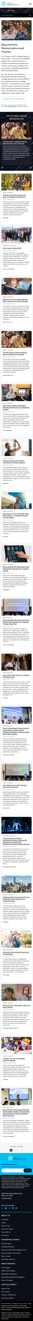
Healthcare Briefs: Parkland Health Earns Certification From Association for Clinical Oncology (16, 899)
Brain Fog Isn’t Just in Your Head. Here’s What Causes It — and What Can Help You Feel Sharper (16, 515)
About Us (5, 1216)
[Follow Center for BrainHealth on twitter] (2, 1208)
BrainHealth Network (8, 1259)
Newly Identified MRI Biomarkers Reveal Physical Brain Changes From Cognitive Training (16, 569)
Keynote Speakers (7, 1280)
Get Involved (5, 1292)
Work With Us (5, 1232)
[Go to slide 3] (11, 167)
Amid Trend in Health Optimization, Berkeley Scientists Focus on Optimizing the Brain (16, 407)
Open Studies (5, 1256)
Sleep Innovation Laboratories (11, 1253)
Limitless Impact (9, 1285)
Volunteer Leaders (7, 1229)
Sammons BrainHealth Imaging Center (13, 1250)
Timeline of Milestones (8, 1295)
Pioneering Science (10, 1240)
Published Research (7, 1247)
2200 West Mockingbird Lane (11, 1193)
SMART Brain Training (8, 1271)
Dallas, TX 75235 (7, 1195)
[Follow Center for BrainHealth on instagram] (9, 1208)
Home (3, 10)
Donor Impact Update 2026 (12, 248)
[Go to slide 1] (7, 167)
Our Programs (6, 1267)
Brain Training (8, 1264)
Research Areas (6, 1243)
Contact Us (5, 1235)
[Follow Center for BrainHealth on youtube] (6, 1208)
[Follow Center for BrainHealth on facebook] (13, 1208)
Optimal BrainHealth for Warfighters (13, 1277)
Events (3, 1223)
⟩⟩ (21, 1150)
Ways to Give (5, 1226)
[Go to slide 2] (9, 167)
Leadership (5, 1219)
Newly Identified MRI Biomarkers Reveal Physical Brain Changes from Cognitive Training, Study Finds (16, 622)
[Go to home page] (17, 1158)
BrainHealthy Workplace (9, 1274)
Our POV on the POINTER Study (13, 99)
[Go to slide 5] (15, 167)
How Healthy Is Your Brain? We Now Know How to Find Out (15, 786)
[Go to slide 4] (13, 167)
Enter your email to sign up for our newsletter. (14, 1167)
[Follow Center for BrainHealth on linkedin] (16, 1208)
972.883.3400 (6, 1198)
